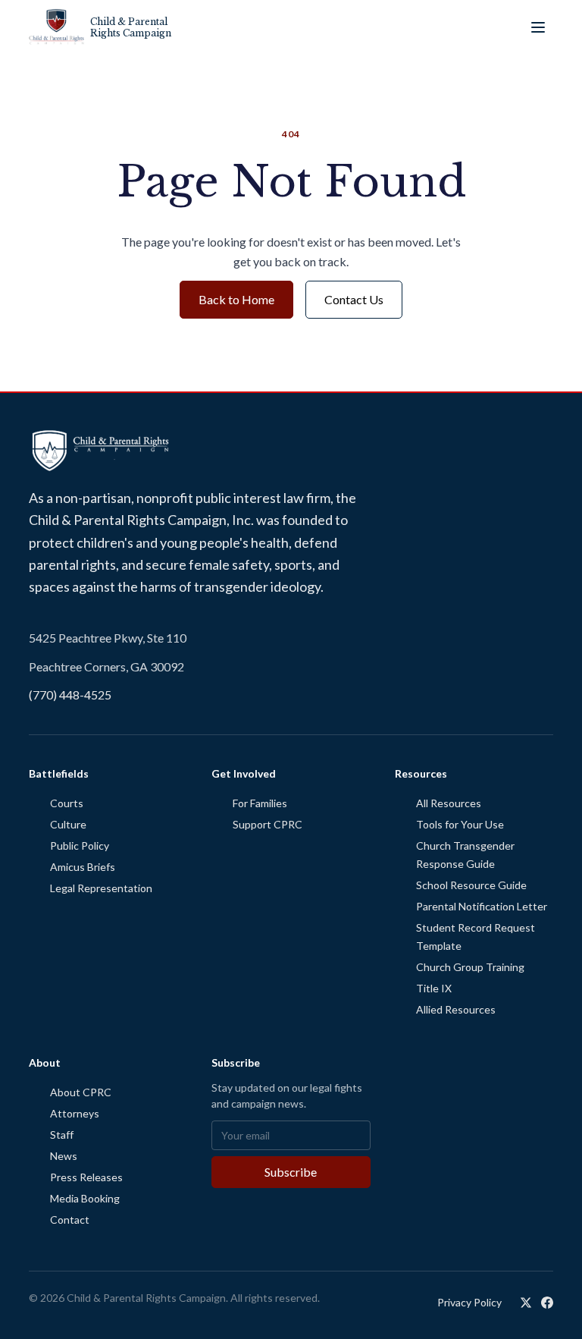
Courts (66, 803)
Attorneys (74, 1113)
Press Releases (86, 1177)
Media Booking (85, 1198)
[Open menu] (538, 27)
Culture (68, 824)
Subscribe (290, 1172)
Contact (69, 1219)
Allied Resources (456, 1009)
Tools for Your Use (460, 824)
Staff (62, 1134)
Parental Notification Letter (481, 906)
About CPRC (80, 1092)
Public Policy (79, 845)
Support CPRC (267, 824)
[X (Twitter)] (526, 1303)
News (63, 1155)
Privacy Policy (469, 1302)
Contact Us (353, 299)
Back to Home (236, 299)
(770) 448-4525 (70, 694)
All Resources (448, 803)
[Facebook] (547, 1303)
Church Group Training (470, 966)
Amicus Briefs (82, 866)
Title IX (434, 988)
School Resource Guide (471, 885)
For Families (260, 803)
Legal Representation (101, 888)
